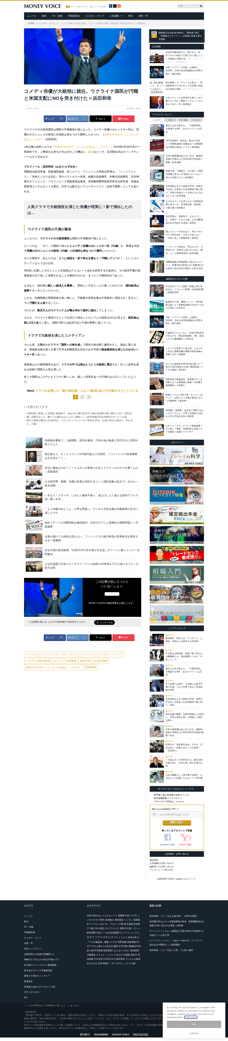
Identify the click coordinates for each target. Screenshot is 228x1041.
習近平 (134, 955)
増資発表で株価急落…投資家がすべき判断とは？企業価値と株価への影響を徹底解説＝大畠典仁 (184, 382)
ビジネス (196, 120)
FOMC (101, 920)
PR (25, 997)
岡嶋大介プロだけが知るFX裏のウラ (41, 959)
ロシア (58, 660)
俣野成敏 (122, 942)
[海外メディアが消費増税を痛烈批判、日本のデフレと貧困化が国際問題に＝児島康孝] (34, 525)
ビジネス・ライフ (94, 15)
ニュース (31, 15)
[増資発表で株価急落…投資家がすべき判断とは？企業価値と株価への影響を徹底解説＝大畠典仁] (157, 383)
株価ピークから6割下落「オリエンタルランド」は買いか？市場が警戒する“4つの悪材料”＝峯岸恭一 (185, 398)
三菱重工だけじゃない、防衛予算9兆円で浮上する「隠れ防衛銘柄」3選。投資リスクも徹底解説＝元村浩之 (185, 336)
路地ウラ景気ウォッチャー (37, 976)
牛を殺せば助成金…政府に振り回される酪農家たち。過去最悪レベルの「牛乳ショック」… (184, 656)
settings (193, 1033)
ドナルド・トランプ (111, 654)
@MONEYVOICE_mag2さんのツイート (177, 879)
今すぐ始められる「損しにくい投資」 (89, 6)
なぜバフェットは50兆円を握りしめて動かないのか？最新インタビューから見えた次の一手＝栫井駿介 (184, 100)
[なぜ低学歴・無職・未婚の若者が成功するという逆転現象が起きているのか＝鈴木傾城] (34, 483)
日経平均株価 (96, 950)
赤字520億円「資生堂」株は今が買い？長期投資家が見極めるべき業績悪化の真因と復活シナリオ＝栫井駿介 (184, 143)
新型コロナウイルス (109, 928)
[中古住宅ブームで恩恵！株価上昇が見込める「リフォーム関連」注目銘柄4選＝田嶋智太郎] (157, 290)
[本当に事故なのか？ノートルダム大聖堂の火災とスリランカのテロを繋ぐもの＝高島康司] (34, 470)
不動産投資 (74, 15)
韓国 (122, 928)
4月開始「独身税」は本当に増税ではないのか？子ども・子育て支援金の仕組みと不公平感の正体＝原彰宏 (185, 413)
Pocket (124, 118)
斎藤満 (121, 915)
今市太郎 (98, 959)
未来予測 (85, 660)
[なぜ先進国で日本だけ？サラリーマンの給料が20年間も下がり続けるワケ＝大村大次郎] (34, 566)
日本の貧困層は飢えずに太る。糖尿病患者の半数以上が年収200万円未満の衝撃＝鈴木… (185, 732)
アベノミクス (120, 937)
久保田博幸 (119, 959)
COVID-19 (108, 959)
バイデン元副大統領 (38, 660)
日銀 (92, 928)
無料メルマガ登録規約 (161, 809)
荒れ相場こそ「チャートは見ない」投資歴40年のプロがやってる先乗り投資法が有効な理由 (184, 85)
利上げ (119, 955)
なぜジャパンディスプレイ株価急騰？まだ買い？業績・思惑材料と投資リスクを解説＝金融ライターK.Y (184, 428)
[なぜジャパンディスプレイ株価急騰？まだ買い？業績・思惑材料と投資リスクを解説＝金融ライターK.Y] (157, 430)
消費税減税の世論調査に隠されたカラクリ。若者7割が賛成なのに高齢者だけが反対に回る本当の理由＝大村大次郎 (185, 265)
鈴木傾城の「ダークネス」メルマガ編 (116, 963)
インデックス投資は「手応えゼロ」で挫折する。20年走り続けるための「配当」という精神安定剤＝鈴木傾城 (184, 249)
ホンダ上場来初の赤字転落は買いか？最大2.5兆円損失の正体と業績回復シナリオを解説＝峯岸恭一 (184, 367)
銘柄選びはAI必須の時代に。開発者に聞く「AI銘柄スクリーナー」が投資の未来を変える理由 (180, 36)
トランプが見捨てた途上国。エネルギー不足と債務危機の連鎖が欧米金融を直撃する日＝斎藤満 (184, 351)
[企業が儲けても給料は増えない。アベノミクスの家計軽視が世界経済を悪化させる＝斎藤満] (34, 538)
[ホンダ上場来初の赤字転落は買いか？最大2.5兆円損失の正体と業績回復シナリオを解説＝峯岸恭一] (157, 368)
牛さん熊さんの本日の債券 (105, 946)
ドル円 (133, 915)
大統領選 (70, 660)
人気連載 (114, 15)
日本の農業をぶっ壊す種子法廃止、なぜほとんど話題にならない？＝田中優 (184, 776)
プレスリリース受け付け (162, 869)
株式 (44, 15)
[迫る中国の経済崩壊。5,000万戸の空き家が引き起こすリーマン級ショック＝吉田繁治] (34, 552)
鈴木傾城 (128, 924)
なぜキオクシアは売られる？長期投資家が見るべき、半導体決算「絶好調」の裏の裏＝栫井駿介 (184, 204)
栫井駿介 (109, 920)
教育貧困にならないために (116, 950)
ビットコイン (133, 932)
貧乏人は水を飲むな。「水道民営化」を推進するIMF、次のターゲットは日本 (184, 128)
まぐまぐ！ (75, 1005)
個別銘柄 (134, 950)
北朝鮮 (127, 955)
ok (194, 1024)
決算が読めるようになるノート (102, 915)
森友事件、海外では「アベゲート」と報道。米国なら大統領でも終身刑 (184, 639)
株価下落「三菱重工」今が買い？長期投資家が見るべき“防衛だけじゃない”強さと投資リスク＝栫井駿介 (184, 174)
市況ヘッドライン (32, 948)
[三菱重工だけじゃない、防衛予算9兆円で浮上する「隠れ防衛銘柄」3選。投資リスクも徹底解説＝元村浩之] (157, 337)
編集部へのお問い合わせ (162, 866)
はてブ (74, 118)
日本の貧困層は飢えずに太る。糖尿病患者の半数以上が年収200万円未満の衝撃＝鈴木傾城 (184, 159)
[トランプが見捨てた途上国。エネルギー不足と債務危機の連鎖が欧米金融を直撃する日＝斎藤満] (157, 352)
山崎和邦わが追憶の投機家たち (39, 954)
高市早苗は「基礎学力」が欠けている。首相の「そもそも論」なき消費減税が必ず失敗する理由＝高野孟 (184, 219)
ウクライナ (88, 654)
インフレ (128, 920)
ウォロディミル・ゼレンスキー (59, 654)
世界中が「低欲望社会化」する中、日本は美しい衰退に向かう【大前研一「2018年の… (184, 747)
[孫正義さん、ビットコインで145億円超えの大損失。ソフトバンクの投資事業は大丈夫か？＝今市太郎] (34, 456)
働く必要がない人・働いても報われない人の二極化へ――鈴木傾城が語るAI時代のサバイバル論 (77, 417)
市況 (130, 15)
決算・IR (143, 15)
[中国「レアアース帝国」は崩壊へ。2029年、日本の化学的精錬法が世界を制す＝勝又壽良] (157, 321)
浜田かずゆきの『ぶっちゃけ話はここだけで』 (83, 146)
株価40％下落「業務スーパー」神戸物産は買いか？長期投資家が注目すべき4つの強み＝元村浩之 (185, 305)
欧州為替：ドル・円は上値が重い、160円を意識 (173, 916)
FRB (121, 924)
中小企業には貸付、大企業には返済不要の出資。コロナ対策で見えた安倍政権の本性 (184, 687)
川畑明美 (91, 955)
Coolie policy (191, 1017)
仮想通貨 (131, 942)
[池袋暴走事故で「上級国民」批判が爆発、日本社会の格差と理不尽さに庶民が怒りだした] (34, 442)
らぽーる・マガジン (109, 924)
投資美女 (28, 981)
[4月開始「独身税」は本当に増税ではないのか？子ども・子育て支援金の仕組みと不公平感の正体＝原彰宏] (157, 414)
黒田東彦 (119, 920)
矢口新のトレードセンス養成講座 (40, 965)
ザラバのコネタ (31, 992)
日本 (97, 928)
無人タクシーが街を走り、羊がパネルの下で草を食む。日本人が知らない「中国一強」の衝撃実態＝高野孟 (184, 234)
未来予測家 (101, 660)
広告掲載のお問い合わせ (162, 863)
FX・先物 (57, 15)
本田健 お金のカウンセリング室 (39, 987)
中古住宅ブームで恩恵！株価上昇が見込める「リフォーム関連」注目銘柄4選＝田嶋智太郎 (185, 289)
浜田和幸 (91, 667)
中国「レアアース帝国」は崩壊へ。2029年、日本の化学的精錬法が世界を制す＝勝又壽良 (184, 70)
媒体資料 (154, 860)
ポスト (102, 119)
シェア (51, 118)
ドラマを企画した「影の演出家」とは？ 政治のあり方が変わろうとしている (86, 390)
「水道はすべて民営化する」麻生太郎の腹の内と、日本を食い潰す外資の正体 (184, 763)
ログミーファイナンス (100, 937)
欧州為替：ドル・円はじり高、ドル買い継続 (171, 950)
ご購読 (89, 151)
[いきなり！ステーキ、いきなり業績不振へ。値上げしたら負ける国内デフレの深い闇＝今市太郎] (34, 497)
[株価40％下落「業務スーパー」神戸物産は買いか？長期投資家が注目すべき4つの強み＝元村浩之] (157, 306)
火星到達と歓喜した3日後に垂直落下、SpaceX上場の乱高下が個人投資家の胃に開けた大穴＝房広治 (79, 413)
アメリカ (31, 654)
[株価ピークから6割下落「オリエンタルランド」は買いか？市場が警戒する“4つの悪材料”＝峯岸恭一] (157, 399)
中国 (127, 915)
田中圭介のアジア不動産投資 (38, 970)
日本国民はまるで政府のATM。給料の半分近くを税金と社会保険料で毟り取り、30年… (184, 702)
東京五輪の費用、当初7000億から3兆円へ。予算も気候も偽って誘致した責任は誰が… (185, 717)
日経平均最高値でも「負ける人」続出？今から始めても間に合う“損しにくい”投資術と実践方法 (184, 55)
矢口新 (128, 928)
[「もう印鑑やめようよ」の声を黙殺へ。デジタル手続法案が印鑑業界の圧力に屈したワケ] (34, 511)
